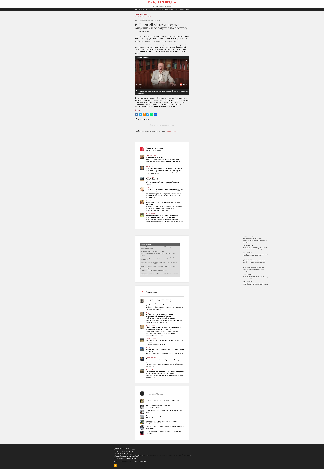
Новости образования (143, 17)
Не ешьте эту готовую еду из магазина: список (163, 400)
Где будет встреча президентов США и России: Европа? (163, 432)
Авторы (161, 9)
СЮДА (135, 461)
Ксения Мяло (150, 201)
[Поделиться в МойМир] (155, 114)
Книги (182, 9)
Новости (141, 9)
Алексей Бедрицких (151, 338)
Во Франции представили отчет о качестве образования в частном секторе (253, 269)
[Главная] (162, 4)
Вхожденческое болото (155, 157)
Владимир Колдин (151, 188)
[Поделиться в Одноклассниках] (144, 114)
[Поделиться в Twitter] (147, 114)
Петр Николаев (150, 313)
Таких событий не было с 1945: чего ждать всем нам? (164, 411)
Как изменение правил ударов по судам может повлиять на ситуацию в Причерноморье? (164, 360)
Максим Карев (150, 177)
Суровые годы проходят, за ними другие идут (164, 168)
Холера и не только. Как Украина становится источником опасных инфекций (163, 328)
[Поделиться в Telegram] (140, 114)
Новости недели (151, 166)
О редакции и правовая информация (125, 458)
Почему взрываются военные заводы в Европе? (165, 372)
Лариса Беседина (151, 213)
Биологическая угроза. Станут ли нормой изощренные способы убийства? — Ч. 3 (162, 216)
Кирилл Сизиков (151, 357)
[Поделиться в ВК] (136, 114)
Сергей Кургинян (151, 155)
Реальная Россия (141, 15)
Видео (148, 9)
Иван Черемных (150, 348)
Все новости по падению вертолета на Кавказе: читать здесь (164, 417)
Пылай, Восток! (152, 179)
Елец (138, 110)
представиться (172, 131)
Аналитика (154, 9)
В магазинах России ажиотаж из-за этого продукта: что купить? (161, 422)
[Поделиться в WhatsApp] (151, 114)
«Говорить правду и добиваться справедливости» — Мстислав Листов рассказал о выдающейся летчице (165, 302)
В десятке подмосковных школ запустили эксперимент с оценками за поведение (255, 240)
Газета (176, 9)
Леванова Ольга (151, 370)
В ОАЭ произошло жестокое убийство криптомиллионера (160, 406)
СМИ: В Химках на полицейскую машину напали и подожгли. (165, 427)
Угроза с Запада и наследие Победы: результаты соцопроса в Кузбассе (160, 316)
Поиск (187, 9)
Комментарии (169, 9)
